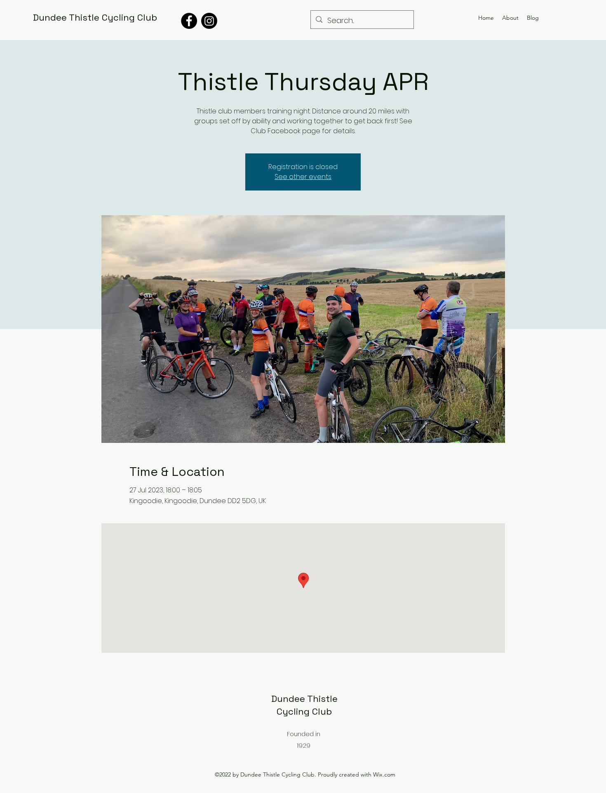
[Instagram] (209, 21)
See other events (303, 176)
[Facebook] (189, 21)
